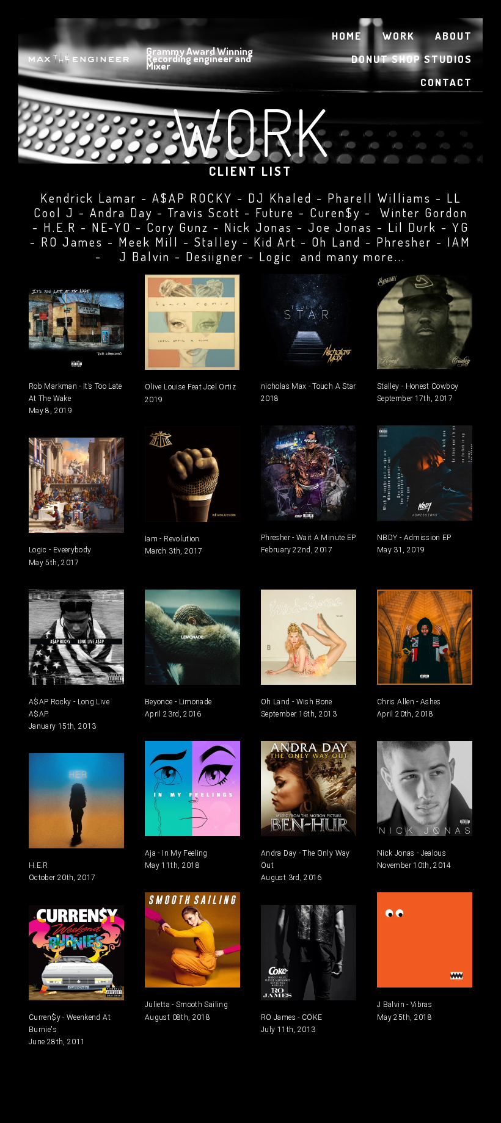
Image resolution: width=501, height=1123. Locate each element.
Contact (446, 82)
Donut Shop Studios (411, 58)
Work (398, 35)
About (453, 35)
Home (347, 35)
